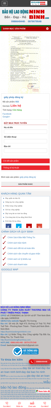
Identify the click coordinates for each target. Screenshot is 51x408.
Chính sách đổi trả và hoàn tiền (21, 248)
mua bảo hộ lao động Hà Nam (28, 378)
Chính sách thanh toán (17, 264)
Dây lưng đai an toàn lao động (16, 213)
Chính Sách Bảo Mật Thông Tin (21, 237)
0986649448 (17, 21)
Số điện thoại (10, 137)
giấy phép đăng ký (28, 177)
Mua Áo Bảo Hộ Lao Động (35, 383)
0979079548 (33, 21)
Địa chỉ (7, 146)
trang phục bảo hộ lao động (27, 398)
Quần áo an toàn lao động (32, 392)
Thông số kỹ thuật (11, 168)
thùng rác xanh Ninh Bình (11, 398)
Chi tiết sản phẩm (11, 161)
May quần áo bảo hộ (12, 198)
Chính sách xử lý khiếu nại (19, 259)
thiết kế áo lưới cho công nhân (37, 394)
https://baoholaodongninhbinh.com (16, 332)
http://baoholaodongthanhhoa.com (16, 340)
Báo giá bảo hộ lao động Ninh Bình (11, 363)
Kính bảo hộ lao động (13, 221)
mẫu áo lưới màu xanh (17, 392)
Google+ (6, 117)
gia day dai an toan (38, 375)
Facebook (7, 114)
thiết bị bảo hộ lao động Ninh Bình (17, 394)
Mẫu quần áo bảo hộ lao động (17, 391)
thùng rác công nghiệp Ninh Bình (25, 396)
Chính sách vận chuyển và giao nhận (24, 254)
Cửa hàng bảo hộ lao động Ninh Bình (18, 217)
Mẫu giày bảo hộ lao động (34, 388)
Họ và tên (8, 127)
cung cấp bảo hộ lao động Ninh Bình (11, 368)
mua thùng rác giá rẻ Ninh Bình (18, 383)
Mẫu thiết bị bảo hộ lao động (34, 391)
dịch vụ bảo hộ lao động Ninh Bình (16, 376)
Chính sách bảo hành (17, 243)
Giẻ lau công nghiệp (12, 210)
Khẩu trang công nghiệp (13, 206)
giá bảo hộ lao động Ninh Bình (9, 378)
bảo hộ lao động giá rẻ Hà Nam (24, 365)
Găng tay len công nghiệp (14, 202)
